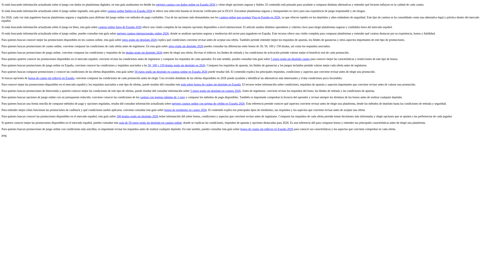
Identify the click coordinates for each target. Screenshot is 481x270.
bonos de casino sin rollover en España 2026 (266, 129)
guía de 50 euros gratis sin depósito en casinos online (150, 122)
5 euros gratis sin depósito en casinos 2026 (215, 90)
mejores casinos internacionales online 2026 (143, 33)
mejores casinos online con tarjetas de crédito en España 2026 (208, 103)
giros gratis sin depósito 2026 (139, 39)
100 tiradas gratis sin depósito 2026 (137, 116)
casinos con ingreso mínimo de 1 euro (162, 97)
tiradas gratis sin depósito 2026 (144, 52)
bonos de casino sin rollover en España (51, 78)
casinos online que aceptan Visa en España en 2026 (249, 17)
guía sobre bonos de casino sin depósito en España (211, 84)
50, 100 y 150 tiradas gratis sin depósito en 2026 (176, 65)
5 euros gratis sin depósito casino (290, 59)
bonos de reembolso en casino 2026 (185, 110)
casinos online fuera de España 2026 (119, 27)
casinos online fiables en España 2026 (129, 11)
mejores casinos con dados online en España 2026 (185, 4)
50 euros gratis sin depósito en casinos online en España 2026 (171, 71)
